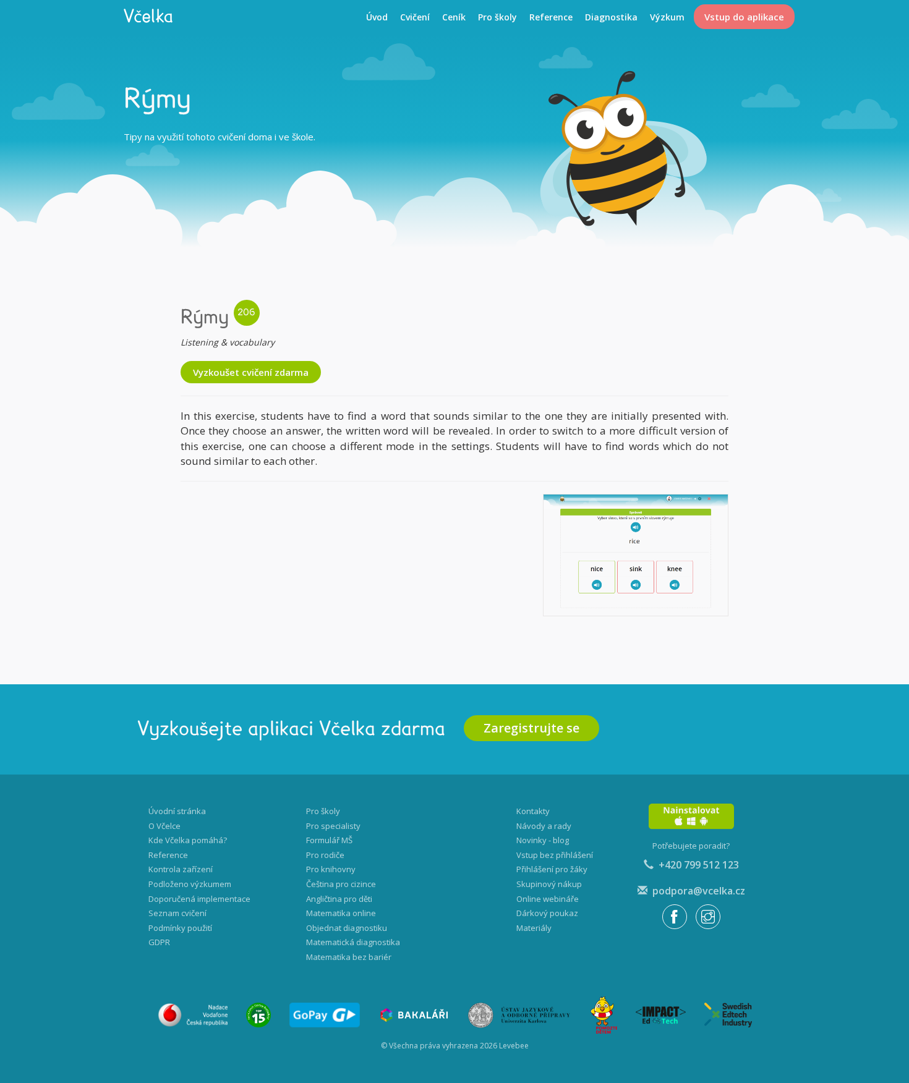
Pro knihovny (331, 869)
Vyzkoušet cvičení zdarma (251, 372)
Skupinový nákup (549, 884)
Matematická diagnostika (353, 942)
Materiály (534, 927)
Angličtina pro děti (339, 898)
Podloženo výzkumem (189, 884)
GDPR (159, 942)
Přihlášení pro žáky (551, 869)
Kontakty (533, 811)
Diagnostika (611, 17)
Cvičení (415, 17)
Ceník (454, 17)
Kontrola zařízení (180, 869)
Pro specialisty (333, 825)
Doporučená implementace (199, 898)
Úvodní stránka (177, 811)
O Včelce (164, 825)
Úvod (377, 17)
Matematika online (341, 913)
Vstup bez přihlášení (554, 854)
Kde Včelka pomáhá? (187, 840)
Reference (551, 17)
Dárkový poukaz (547, 913)
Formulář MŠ (329, 840)
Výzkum (667, 17)
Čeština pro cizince (341, 884)
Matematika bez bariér (348, 956)
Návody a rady (543, 825)
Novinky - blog (542, 840)
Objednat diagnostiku (346, 927)
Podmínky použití (180, 927)
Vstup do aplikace (744, 17)
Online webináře (547, 898)
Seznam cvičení (177, 913)
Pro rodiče (325, 854)
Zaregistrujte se (531, 728)
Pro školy (497, 17)
